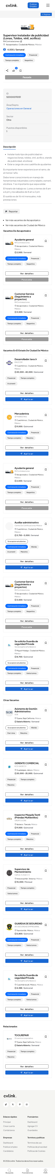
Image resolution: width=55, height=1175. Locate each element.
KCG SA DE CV (20, 766)
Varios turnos (31, 673)
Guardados (33, 1130)
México (30, 930)
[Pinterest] (19, 1104)
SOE (16, 714)
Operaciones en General (18, 108)
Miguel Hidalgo (23, 651)
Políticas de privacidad (37, 1147)
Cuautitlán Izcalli (23, 985)
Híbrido (34, 547)
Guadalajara (21, 770)
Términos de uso (35, 1142)
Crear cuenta (9, 1126)
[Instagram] (26, 1104)
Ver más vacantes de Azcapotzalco (22, 220)
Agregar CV (33, 1126)
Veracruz (32, 879)
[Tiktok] (6, 1104)
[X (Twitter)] (12, 1104)
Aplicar (28, 399)
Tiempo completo (12, 60)
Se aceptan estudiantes (17, 541)
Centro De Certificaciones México (28, 525)
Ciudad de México (26, 44)
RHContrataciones (22, 243)
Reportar (13, 211)
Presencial (33, 55)
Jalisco (30, 770)
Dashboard (32, 1122)
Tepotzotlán (21, 930)
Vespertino (29, 60)
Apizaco (20, 824)
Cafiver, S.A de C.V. (22, 875)
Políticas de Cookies (36, 1151)
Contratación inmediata (14, 55)
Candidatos (8, 1151)
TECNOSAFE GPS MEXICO (25, 647)
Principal (7, 1122)
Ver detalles (26, 273)
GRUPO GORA (20, 820)
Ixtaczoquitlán (22, 879)
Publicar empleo (10, 1147)
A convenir (11, 384)
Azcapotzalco (12, 44)
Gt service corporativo (24, 1038)
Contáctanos (9, 1130)
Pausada (27, 279)
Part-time (11, 733)
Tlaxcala (27, 824)
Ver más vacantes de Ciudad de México (25, 225)
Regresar (46, 14)
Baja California (28, 718)
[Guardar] (20, 70)
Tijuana (19, 718)
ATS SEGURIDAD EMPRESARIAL (27, 926)
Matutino (29, 438)
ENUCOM (18, 362)
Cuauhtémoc (22, 366)
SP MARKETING (21, 417)
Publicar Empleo (33, 5)
